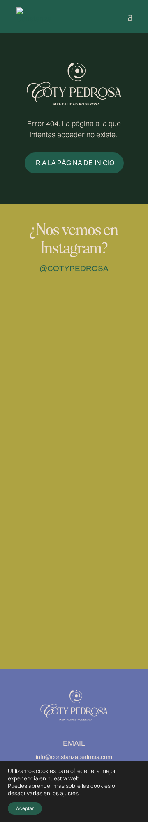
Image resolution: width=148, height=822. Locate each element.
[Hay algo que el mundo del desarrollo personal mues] (74, 536)
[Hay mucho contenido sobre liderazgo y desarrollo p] (74, 395)
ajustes (69, 793)
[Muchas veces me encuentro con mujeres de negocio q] (74, 607)
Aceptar (25, 808)
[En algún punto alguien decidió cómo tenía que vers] (74, 324)
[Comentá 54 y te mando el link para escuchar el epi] (74, 465)
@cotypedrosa (74, 268)
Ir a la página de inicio (74, 162)
